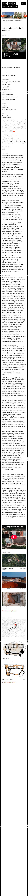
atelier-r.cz (5, 107)
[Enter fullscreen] (24, 126)
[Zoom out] (24, 123)
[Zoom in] (24, 121)
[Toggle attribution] (24, 142)
